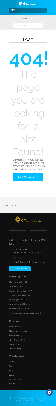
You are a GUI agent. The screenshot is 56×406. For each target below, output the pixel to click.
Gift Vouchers (28, 400)
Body (11, 362)
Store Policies (15, 327)
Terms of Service (16, 344)
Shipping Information (18, 331)
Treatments (22, 398)
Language (39, 400)
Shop (18, 400)
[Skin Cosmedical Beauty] (28, 3)
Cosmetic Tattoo (16, 379)
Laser (11, 375)
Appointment (41, 398)
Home (24, 19)
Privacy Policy (15, 349)
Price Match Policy (17, 340)
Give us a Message (20, 269)
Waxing (12, 384)
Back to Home (26, 177)
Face (11, 371)
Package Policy (16, 335)
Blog (31, 398)
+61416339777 (18, 257)
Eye (10, 366)
